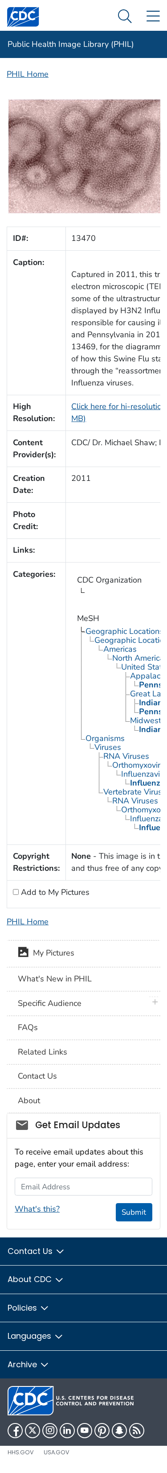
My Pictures (51, 953)
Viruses (107, 747)
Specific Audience (49, 1003)
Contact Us (37, 1076)
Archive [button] (23, 1364)
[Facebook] (15, 1430)
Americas (120, 649)
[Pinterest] (102, 1430)
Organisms (105, 738)
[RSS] (136, 1430)
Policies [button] (23, 1307)
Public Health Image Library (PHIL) (71, 44)
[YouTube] (84, 1430)
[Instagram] (49, 1430)
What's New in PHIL (55, 978)
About (29, 1100)
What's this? (37, 1209)
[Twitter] (32, 1430)
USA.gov (56, 1452)
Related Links (42, 1052)
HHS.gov (21, 1452)
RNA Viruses (126, 756)
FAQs (28, 1027)
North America (138, 658)
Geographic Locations (124, 631)
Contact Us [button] (31, 1251)
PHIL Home (28, 74)
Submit (134, 1212)
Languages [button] (30, 1335)
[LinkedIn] (67, 1430)
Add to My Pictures (54, 892)
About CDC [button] (31, 1279)
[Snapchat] (119, 1430)
